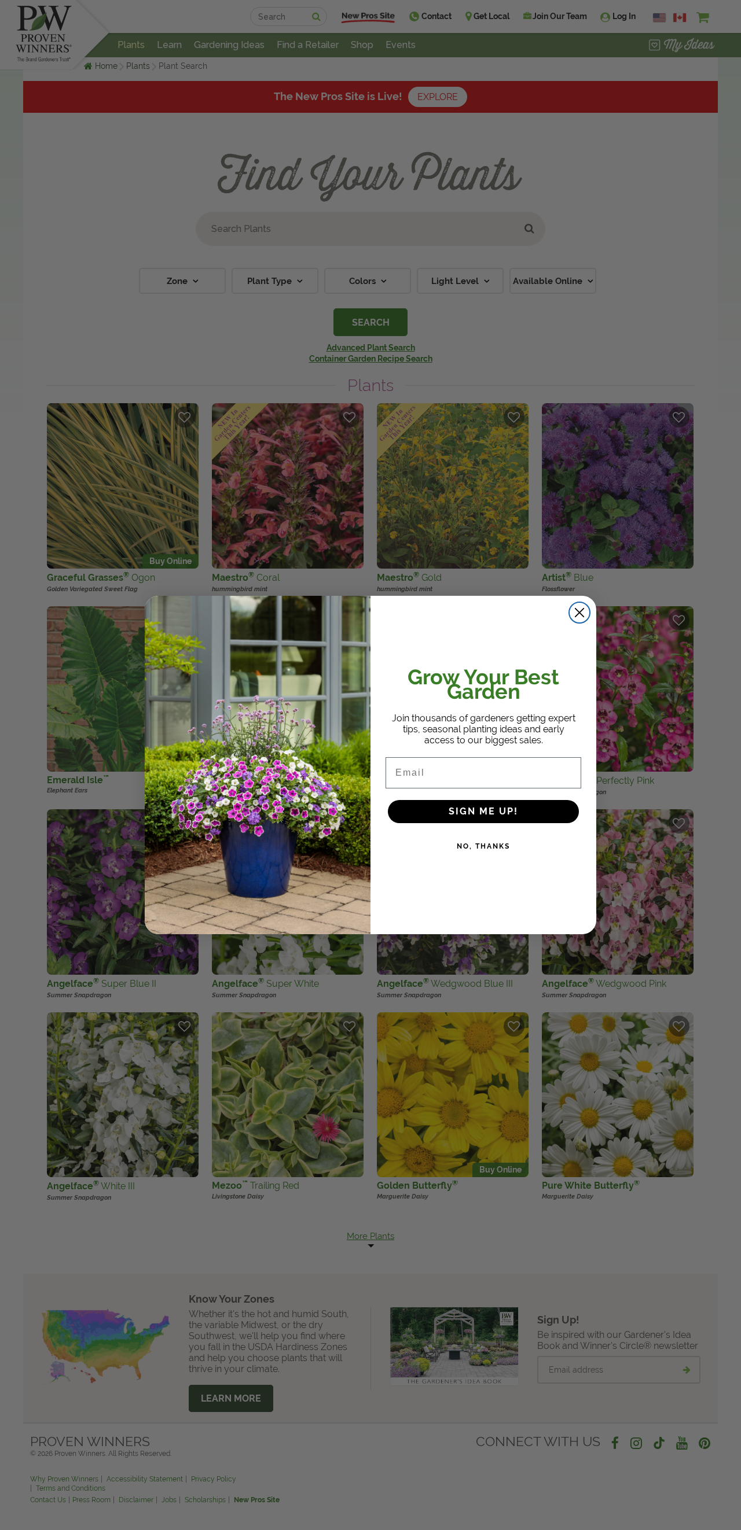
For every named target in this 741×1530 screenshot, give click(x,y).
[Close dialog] (579, 613)
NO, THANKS (483, 846)
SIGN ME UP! (483, 811)
